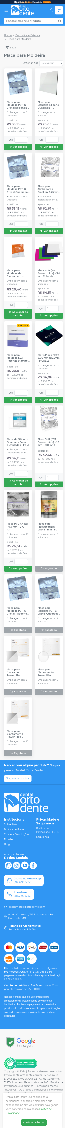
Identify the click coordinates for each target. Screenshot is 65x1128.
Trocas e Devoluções (16, 834)
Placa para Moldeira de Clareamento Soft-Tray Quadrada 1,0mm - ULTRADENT (18, 273)
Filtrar (13, 47)
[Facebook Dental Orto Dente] (33, 865)
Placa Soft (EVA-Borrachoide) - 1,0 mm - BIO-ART (49, 442)
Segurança (42, 836)
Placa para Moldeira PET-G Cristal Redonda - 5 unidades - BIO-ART (17, 105)
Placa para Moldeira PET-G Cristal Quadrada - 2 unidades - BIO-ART (49, 611)
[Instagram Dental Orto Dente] (16, 865)
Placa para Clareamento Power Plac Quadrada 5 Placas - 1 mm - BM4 (16, 672)
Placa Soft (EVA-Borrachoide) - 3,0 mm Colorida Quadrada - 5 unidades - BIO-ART (49, 273)
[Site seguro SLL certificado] (20, 1042)
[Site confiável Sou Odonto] (20, 1063)
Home (8, 35)
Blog (7, 844)
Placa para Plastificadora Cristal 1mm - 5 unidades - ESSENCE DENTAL (49, 526)
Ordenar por (30, 62)
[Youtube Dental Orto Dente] (25, 865)
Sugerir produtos (17, 778)
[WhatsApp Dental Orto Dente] (8, 865)
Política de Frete (14, 829)
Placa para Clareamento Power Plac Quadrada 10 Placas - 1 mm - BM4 (16, 734)
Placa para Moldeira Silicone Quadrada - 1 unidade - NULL (48, 105)
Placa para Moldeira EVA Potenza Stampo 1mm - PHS (17, 358)
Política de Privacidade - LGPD (47, 830)
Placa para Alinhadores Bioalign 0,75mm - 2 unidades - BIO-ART (49, 189)
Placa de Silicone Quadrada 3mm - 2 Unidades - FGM (18, 442)
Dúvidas (8, 839)
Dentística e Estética (27, 35)
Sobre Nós (10, 824)
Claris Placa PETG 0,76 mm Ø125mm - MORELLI (49, 358)
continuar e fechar (33, 1122)
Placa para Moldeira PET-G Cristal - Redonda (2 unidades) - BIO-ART (17, 611)
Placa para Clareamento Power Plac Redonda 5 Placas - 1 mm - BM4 (49, 672)
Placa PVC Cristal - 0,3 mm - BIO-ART (17, 526)
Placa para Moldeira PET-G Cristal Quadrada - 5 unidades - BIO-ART (18, 189)
